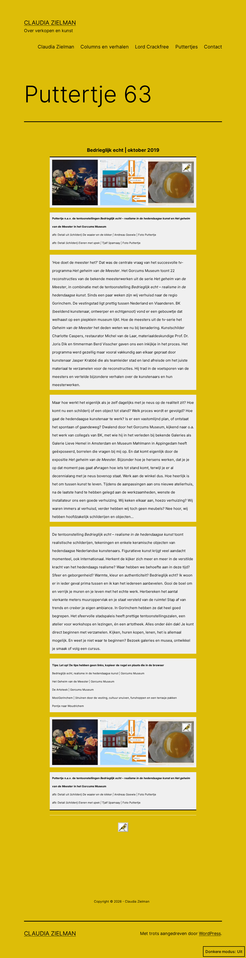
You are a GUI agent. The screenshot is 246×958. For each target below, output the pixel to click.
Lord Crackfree (152, 47)
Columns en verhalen (104, 47)
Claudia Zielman (50, 22)
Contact (213, 47)
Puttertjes (186, 47)
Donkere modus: (220, 951)
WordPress (210, 933)
